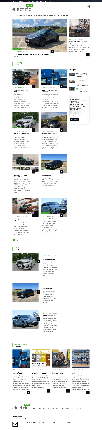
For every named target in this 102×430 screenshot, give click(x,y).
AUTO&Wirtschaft (43, 422)
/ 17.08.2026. (48, 87)
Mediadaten (41, 408)
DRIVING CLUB (38, 15)
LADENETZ (30, 15)
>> (36, 240)
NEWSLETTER (48, 1)
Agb (59, 408)
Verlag (34, 408)
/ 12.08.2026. (48, 173)
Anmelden (75, 119)
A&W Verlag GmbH (17, 416)
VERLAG (15, 1)
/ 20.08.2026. (20, 87)
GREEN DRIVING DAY (48, 15)
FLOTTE (54, 422)
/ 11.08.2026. (20, 216)
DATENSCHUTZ (39, 1)
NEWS (14, 15)
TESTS (25, 15)
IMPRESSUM (27, 1)
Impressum (54, 408)
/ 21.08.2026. (20, 51)
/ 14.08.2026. (49, 131)
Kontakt (48, 408)
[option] (39, 35)
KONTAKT (21, 1)
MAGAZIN (19, 15)
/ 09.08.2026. (49, 216)
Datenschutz (65, 408)
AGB (33, 1)
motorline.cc (68, 422)
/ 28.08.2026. (76, 39)
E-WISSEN (57, 15)
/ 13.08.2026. (20, 173)
